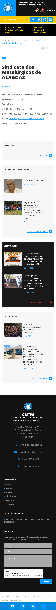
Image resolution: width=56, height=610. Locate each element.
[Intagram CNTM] (44, 19)
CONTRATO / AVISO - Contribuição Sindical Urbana (14, 30)
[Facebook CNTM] (33, 19)
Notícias (10, 488)
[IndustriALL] (43, 10)
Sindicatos (11, 496)
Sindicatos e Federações (21, 41)
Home (4, 41)
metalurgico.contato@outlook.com (26, 118)
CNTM (9, 492)
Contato (10, 504)
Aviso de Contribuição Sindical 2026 (40, 30)
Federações (11, 500)
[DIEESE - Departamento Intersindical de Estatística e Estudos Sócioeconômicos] (51, 10)
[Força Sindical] (37, 10)
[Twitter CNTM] (38, 19)
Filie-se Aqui (10, 19)
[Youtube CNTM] (50, 19)
